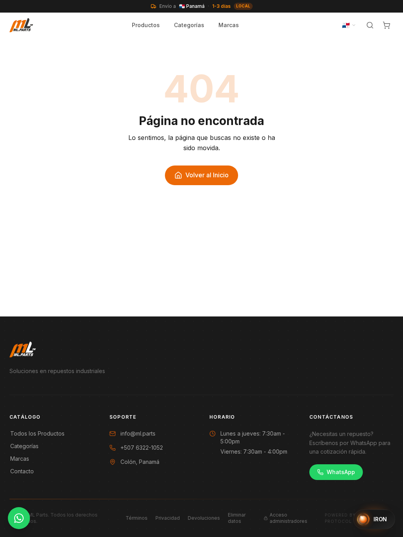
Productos (146, 25)
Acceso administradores (288, 518)
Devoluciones (204, 518)
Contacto (22, 471)
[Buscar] (370, 25)
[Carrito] (386, 25)
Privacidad (167, 518)
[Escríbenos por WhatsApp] (19, 518)
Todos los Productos (37, 433)
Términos (137, 518)
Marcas (228, 25)
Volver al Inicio (207, 175)
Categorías (189, 25)
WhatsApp (341, 472)
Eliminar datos (237, 518)
